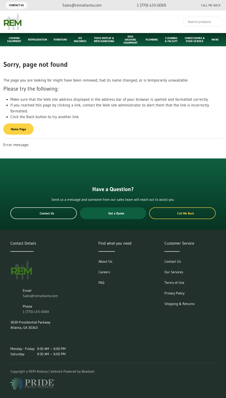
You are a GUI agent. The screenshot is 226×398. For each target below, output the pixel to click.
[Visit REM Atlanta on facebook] (31, 338)
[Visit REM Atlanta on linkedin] (12, 338)
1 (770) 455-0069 (36, 311)
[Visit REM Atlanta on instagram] (22, 338)
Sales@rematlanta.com (40, 296)
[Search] (216, 22)
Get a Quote (116, 213)
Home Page (18, 129)
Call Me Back (210, 5)
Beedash (88, 371)
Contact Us (16, 5)
